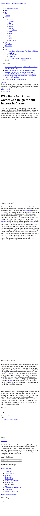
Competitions (13, 54)
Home (6, 10)
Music (10, 31)
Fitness (14, 30)
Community (8, 489)
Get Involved (9, 482)
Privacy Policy (9, 473)
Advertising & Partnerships (13, 487)
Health (11, 28)
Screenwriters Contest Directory (22, 58)
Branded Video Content (12, 480)
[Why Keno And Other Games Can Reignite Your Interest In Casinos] (14, 437)
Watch (7, 42)
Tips (6, 486)
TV (6, 14)
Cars (10, 23)
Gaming (11, 26)
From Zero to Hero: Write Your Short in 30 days (23, 51)
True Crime (12, 40)
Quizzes (11, 21)
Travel (10, 39)
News (6, 12)
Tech (10, 37)
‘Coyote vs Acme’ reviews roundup (15, 79)
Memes (11, 19)
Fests (6, 47)
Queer (10, 33)
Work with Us (9, 479)
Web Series (8, 46)
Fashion (11, 24)
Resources (12, 56)
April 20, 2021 (5, 89)
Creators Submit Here (11, 491)
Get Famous (8, 475)
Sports (10, 35)
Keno (7, 419)
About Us (8, 472)
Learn (6, 49)
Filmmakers (8, 44)
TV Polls (7, 16)
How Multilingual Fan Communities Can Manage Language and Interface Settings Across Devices (20, 71)
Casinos (3, 419)
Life (6, 17)
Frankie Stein (7, 91)
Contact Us (8, 477)
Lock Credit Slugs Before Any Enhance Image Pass (20, 74)
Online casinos (13, 419)
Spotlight (11, 53)
